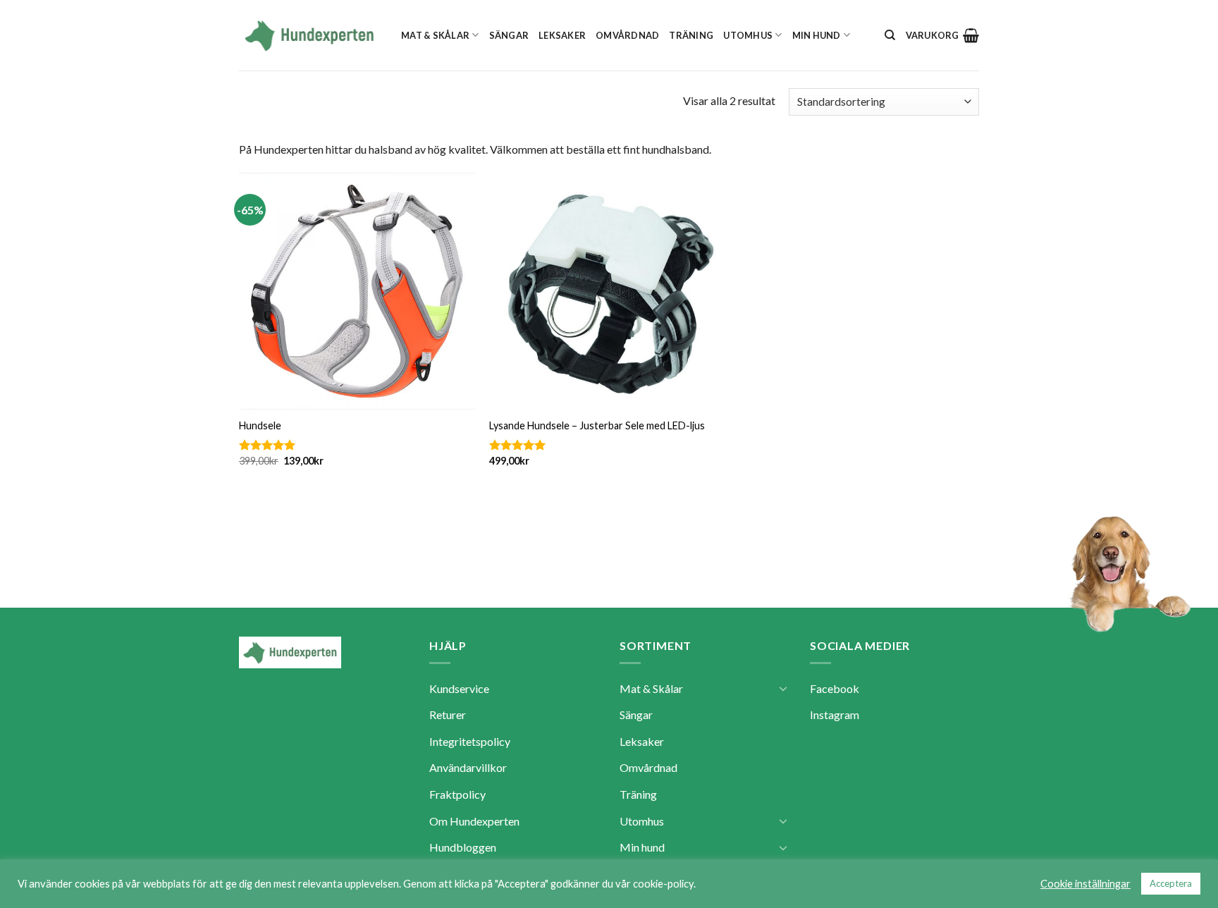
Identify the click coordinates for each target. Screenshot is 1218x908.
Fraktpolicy (457, 794)
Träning (691, 35)
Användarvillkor (468, 767)
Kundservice (459, 688)
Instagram (834, 714)
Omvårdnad (627, 35)
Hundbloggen (462, 847)
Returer (447, 714)
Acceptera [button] (1171, 883)
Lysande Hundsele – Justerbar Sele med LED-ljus (597, 425)
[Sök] (890, 35)
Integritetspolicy (469, 741)
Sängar (509, 35)
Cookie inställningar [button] (1085, 884)
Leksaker (562, 35)
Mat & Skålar (435, 35)
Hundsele (260, 425)
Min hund (816, 35)
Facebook (834, 688)
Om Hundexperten (474, 821)
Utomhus (748, 35)
